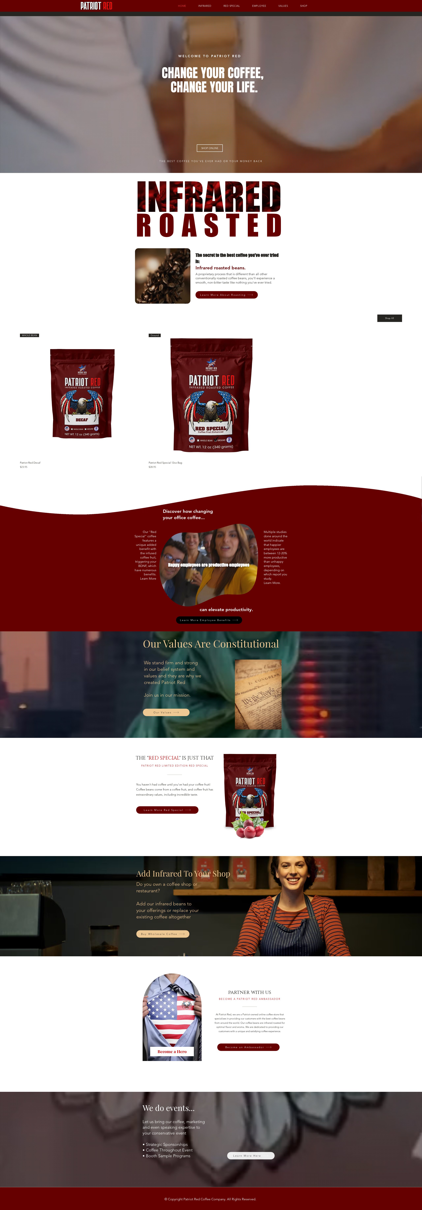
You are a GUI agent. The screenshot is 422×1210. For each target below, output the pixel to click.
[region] (175, 1018)
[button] (186, 300)
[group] (211, 401)
